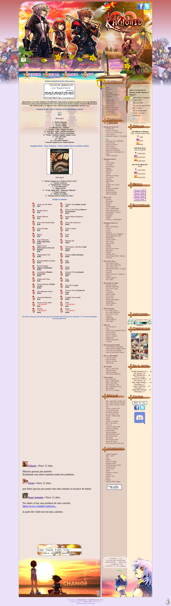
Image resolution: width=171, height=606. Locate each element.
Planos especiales (111, 155)
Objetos (108, 168)
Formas (108, 228)
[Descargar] (60, 118)
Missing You (69, 241)
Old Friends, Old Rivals (74, 247)
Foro (107, 91)
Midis (108, 471)
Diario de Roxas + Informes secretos (115, 275)
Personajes (109, 165)
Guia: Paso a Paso (112, 314)
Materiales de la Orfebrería (114, 141)
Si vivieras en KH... (112, 410)
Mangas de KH (111, 463)
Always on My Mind (44, 204)
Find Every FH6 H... (139, 379)
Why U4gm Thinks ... (140, 382)
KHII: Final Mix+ (112, 383)
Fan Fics (109, 425)
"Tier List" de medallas (113, 350)
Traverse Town (70, 290)
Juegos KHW (110, 111)
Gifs (107, 458)
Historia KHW (111, 102)
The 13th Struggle (71, 285)
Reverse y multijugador (114, 219)
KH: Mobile (110, 388)
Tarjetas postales (111, 192)
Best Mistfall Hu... (139, 375)
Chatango (109, 93)
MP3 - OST (110, 456)
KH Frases (109, 438)
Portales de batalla (112, 131)
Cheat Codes (110, 476)
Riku (67, 261)
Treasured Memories (44, 297)
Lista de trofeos (111, 357)
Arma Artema (110, 134)
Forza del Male (42, 229)
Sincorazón (109, 214)
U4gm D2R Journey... (139, 390)
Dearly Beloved (42, 217)
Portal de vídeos (111, 461)
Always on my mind (44, 303)
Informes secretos (111, 145)
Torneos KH (110, 100)
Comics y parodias (112, 421)
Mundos (108, 203)
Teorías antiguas (111, 432)
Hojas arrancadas (111, 194)
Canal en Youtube (112, 115)
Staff (107, 98)
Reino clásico (110, 146)
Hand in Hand (70, 229)
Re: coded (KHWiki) (113, 312)
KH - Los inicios (111, 423)
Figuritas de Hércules (113, 150)
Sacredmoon (41, 272)
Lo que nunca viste (112, 414)
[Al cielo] (167, 601)
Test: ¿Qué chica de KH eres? (115, 403)
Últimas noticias (111, 361)
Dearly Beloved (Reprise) (74, 217)
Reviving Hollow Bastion (46, 261)
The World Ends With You (115, 443)
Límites (108, 247)
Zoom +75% (139, 191)
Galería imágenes (111, 454)
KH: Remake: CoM (112, 385)
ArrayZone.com (94, 600)
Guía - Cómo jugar (112, 368)
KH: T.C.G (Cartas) (112, 390)
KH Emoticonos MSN (113, 465)
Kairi (67, 235)
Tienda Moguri (111, 207)
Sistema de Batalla (112, 188)
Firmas (108, 480)
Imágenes (109, 216)
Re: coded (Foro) (111, 310)
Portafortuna (110, 129)
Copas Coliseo (111, 239)
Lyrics (108, 417)
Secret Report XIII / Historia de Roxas (115, 257)
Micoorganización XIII (113, 236)
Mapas (108, 419)
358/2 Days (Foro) (112, 263)
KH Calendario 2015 (113, 434)
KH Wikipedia (111, 113)
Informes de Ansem (112, 175)
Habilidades (110, 181)
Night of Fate (41, 246)
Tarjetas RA (110, 338)
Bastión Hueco (42, 211)
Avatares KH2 (110, 254)
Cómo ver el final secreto (114, 132)
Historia (108, 199)
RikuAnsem (82, 600)
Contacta (109, 96)
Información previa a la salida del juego (116, 269)
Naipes (108, 205)
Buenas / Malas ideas (113, 416)
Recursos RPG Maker (113, 481)
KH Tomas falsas (111, 436)
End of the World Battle (45, 223)
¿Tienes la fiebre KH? (113, 427)
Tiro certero (110, 296)
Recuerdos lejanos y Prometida (116, 136)
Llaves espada (110, 332)
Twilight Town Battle (72, 297)
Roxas (67, 267)
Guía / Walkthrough (112, 208)
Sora (67, 279)
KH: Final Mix (111, 379)
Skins (108, 478)
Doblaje (108, 172)
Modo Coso (110, 298)
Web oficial (109, 363)
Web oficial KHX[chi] (113, 374)
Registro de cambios (113, 95)
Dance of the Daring (72, 209)
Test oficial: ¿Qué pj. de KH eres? (115, 406)
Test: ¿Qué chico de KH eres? (115, 401)
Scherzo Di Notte (71, 272)
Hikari (39, 235)
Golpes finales (110, 294)
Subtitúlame (110, 105)
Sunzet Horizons (43, 284)
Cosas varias (110, 469)
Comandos (109, 292)
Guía (107, 161)
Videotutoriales (111, 370)
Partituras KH (110, 467)
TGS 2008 (109, 279)
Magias (108, 187)
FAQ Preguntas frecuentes (114, 347)
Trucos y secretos (111, 336)
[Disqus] (59, 416)
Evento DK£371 (111, 278)
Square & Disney (111, 441)
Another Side (70, 204)
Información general (112, 299)
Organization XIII (43, 255)
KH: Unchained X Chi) (113, 387)
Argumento (109, 301)
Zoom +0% (139, 199)
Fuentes (108, 474)
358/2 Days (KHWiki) (113, 265)
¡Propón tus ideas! (112, 107)
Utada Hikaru (110, 430)
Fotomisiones (110, 143)
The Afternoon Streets (45, 291)
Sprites (108, 217)
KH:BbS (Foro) (111, 285)
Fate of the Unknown (72, 223)
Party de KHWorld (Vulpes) (115, 352)
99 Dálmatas (110, 190)
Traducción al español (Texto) (116, 330)
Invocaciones (110, 166)
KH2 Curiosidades (112, 227)
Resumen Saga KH (112, 412)
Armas (108, 174)
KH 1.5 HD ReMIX (112, 381)
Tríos (107, 183)
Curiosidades (110, 163)
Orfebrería (109, 170)
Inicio (108, 87)
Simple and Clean (43, 279)
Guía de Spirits (111, 334)
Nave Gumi (110, 177)
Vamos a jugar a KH (112, 408)
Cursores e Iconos (112, 472)
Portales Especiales (112, 339)
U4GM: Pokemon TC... (139, 371)
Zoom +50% (139, 193)
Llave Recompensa (112, 210)
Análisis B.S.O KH (112, 185)
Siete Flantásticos (112, 148)
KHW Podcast (110, 104)
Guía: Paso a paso (112, 267)
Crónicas (109, 341)
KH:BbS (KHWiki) (112, 287)
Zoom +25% (139, 197)
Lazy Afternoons (43, 240)
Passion (68, 255)
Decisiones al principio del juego (115, 153)
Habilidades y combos (113, 212)
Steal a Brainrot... (139, 386)
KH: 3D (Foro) (111, 327)
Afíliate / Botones (112, 109)
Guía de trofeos (111, 359)
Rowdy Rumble (42, 266)
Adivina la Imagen (112, 429)
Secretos (108, 179)
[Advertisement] (139, 260)
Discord (108, 89)
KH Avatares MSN (112, 439)
